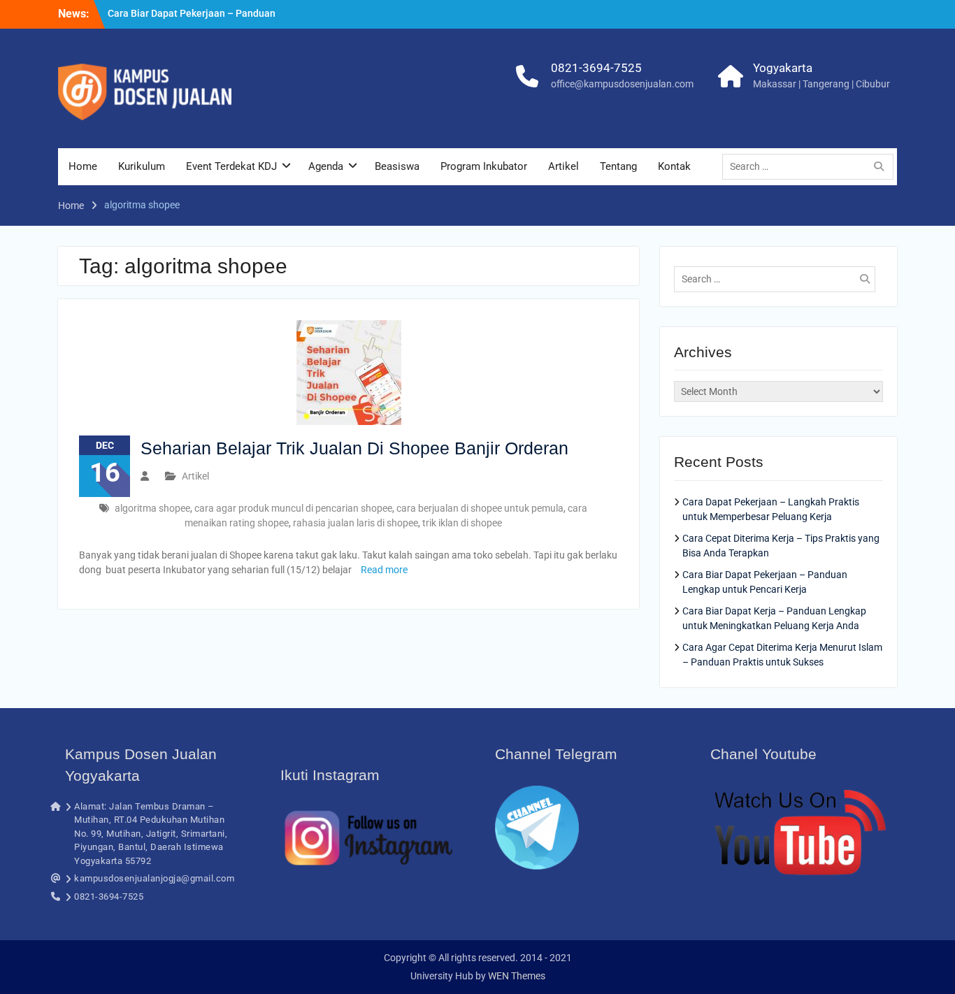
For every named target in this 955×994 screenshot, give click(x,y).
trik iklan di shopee (462, 522)
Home (83, 166)
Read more (384, 569)
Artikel (563, 166)
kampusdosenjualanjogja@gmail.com (154, 878)
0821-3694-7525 (596, 68)
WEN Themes (516, 975)
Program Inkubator (483, 166)
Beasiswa (397, 166)
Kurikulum (141, 166)
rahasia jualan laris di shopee (355, 522)
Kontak (674, 166)
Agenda (325, 166)
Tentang (618, 166)
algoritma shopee (152, 508)
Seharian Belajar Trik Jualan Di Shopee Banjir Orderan (354, 448)
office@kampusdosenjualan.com (622, 83)
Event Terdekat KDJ (231, 166)
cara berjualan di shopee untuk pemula (479, 508)
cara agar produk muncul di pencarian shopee (293, 508)
